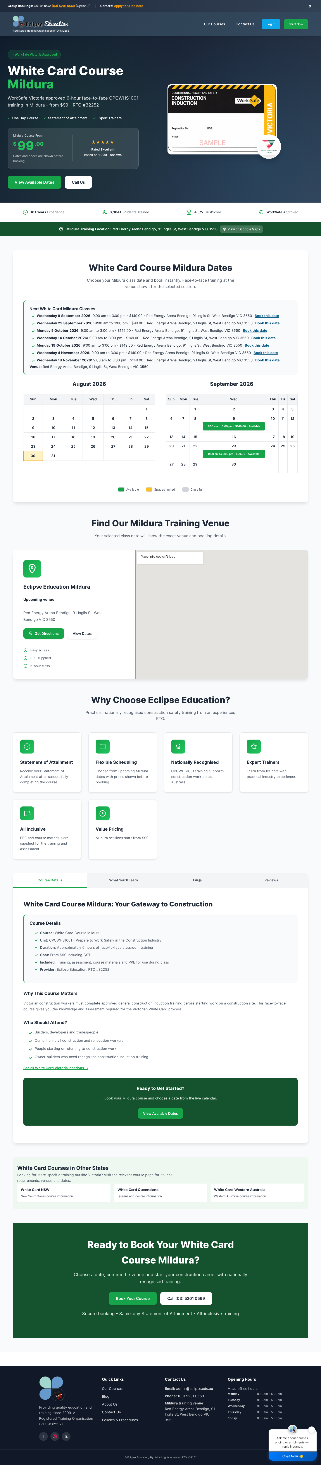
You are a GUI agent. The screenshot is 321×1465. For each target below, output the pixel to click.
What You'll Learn (123, 880)
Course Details (50, 880)
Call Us (78, 182)
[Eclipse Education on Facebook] (43, 1436)
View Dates (82, 633)
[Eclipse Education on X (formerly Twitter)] (66, 1436)
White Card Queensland (139, 1192)
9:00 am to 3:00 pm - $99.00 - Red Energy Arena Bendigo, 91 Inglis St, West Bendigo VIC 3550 (158, 323)
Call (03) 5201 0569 (186, 1298)
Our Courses (214, 24)
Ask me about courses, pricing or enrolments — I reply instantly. (294, 1438)
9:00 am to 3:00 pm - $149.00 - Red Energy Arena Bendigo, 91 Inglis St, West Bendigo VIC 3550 (158, 315)
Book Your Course (133, 1298)
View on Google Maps (244, 229)
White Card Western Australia (240, 1192)
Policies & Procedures (120, 1420)
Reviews (271, 880)
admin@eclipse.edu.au (194, 1388)
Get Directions (47, 633)
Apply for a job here (128, 6)
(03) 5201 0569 (63, 6)
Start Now (296, 24)
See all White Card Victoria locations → (55, 1068)
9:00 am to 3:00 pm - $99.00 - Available (233, 454)
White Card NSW (47, 1192)
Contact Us (245, 24)
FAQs (197, 880)
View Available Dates (34, 182)
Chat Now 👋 (292, 1456)
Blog (105, 1396)
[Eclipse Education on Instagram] (54, 1436)
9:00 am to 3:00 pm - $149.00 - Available (233, 426)
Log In (271, 24)
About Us (109, 1404)
